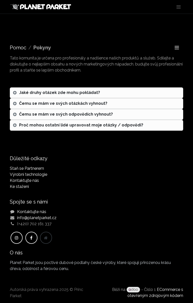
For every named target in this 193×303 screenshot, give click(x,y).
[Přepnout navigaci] (178, 7)
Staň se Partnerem (27, 168)
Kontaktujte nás (24, 180)
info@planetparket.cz (37, 217)
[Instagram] (17, 238)
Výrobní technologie (28, 174)
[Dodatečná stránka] (46, 238)
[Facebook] (31, 238)
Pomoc (18, 48)
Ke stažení (19, 186)
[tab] (96, 93)
